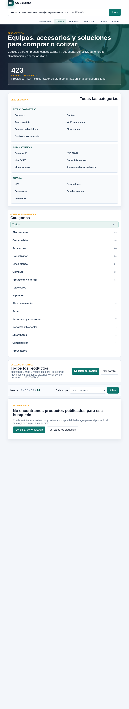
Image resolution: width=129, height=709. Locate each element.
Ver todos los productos (63, 429)
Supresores (21, 191)
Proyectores (64, 350)
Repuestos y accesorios (64, 319)
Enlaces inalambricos (26, 129)
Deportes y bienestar (64, 327)
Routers (71, 115)
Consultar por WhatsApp (29, 429)
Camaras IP (21, 153)
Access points (22, 122)
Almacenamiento (64, 303)
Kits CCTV (20, 160)
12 (26, 390)
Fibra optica (73, 129)
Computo (64, 272)
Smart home (64, 335)
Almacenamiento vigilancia (81, 167)
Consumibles (64, 240)
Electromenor (64, 232)
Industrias (89, 21)
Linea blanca (64, 264)
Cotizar (103, 21)
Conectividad (64, 256)
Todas (64, 224)
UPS (17, 184)
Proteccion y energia (64, 279)
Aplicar (112, 390)
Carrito (115, 21)
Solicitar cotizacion (85, 371)
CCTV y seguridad (22, 147)
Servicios (74, 21)
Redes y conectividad (24, 109)
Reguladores (74, 184)
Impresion (64, 295)
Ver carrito (109, 371)
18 (32, 390)
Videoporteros (22, 167)
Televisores (64, 287)
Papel (64, 311)
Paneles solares (75, 191)
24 (38, 390)
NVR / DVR (72, 153)
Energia (17, 178)
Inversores (20, 198)
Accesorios (64, 248)
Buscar (115, 12)
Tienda (60, 21)
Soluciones (45, 21)
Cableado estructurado (27, 136)
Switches (20, 115)
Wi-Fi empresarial (76, 122)
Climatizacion (64, 342)
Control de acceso (77, 160)
